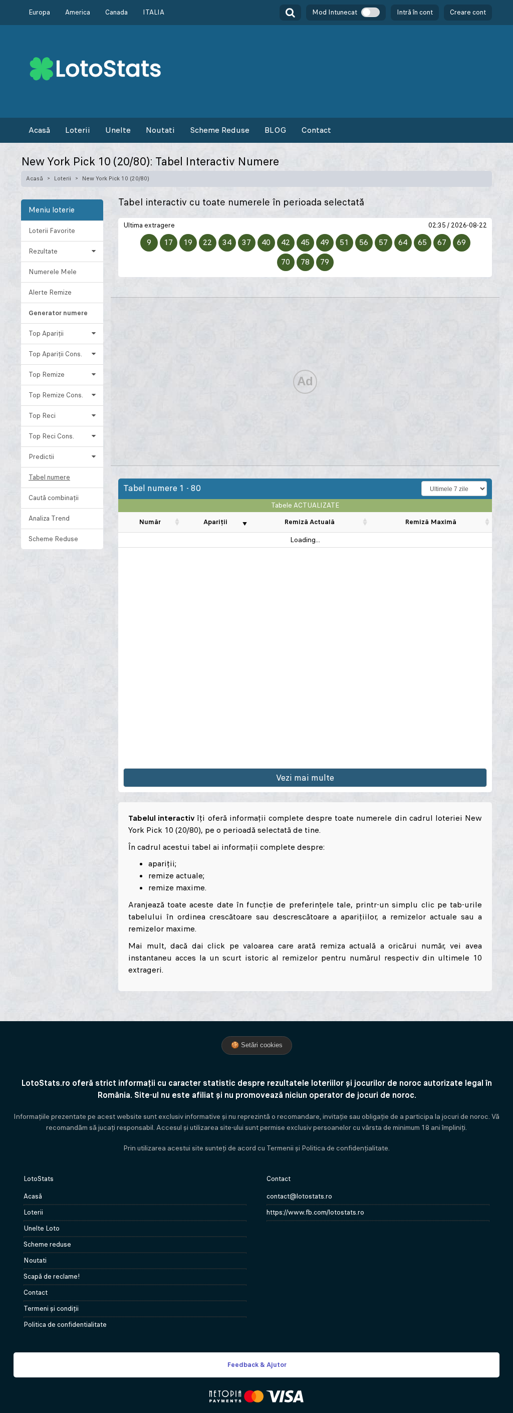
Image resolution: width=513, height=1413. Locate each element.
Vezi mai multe (305, 777)
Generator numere (58, 313)
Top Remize (47, 374)
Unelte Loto (42, 1228)
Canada (116, 12)
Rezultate (43, 251)
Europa (39, 12)
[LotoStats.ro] (95, 68)
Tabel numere (49, 477)
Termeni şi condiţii (51, 1308)
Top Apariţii (46, 333)
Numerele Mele (53, 272)
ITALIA (153, 12)
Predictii (41, 456)
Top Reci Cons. (51, 436)
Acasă (39, 130)
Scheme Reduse (219, 130)
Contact (316, 130)
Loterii (77, 130)
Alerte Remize (50, 292)
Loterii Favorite (52, 230)
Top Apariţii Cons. (55, 354)
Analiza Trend (49, 518)
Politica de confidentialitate (65, 1324)
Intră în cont (415, 12)
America (77, 12)
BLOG (275, 130)
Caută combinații (54, 498)
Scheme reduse (47, 1244)
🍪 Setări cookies (257, 1045)
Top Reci (42, 415)
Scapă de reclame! (52, 1276)
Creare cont (468, 12)
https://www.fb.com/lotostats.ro (315, 1212)
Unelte (118, 130)
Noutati (160, 130)
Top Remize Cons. (56, 395)
